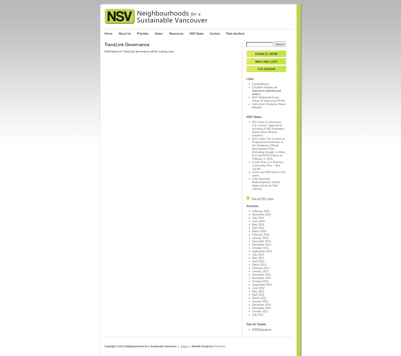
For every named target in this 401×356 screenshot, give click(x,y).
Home (108, 33)
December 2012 (261, 274)
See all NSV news (263, 198)
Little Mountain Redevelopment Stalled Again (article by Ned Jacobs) (266, 183)
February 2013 (260, 268)
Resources (176, 33)
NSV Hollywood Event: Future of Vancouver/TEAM (268, 99)
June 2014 (258, 221)
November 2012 (261, 278)
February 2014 (260, 234)
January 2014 (260, 237)
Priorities (142, 33)
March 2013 (259, 264)
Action (159, 33)
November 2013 (261, 244)
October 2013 (260, 248)
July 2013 (258, 254)
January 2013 (260, 271)
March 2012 (259, 298)
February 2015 (260, 211)
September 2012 (262, 284)
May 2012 (258, 291)
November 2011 (261, 308)
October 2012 (260, 281)
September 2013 (262, 251)
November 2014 (261, 214)
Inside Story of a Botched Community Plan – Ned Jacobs (267, 165)
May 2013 (258, 258)
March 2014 (259, 231)
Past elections (235, 33)
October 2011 (260, 311)
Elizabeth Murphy (262, 87)
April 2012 (258, 294)
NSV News (196, 33)
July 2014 (258, 217)
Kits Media (219, 346)
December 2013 (261, 241)
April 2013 (258, 261)
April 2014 (258, 227)
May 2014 (258, 224)
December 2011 (261, 304)
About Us (125, 33)
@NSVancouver (261, 329)
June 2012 (258, 288)
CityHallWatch (260, 84)
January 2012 (260, 301)
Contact (215, 33)
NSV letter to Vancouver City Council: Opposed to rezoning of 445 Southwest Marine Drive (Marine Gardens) (268, 128)
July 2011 (258, 314)
